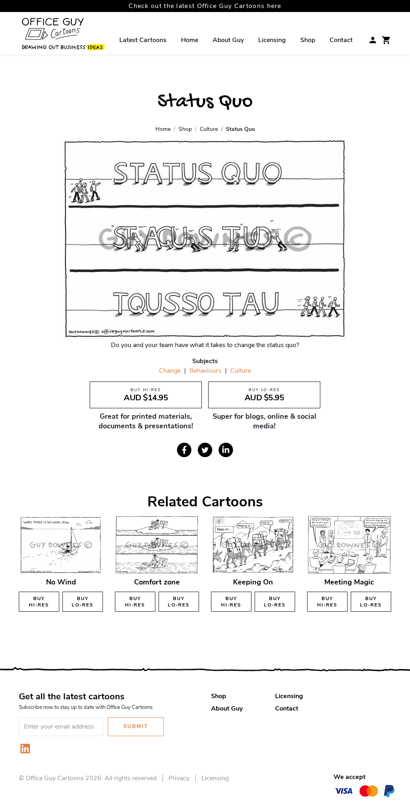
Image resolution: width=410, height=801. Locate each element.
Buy (39, 601)
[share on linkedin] (226, 450)
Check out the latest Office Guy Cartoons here (205, 6)
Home (189, 40)
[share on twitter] (205, 450)
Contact (341, 40)
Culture (240, 370)
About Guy (228, 40)
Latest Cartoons (143, 40)
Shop (307, 40)
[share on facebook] (184, 450)
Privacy (179, 778)
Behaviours (205, 370)
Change (170, 370)
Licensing (272, 40)
